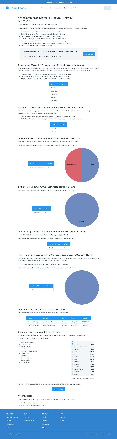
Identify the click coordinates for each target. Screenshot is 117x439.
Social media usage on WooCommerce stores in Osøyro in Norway (42, 32)
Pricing (66, 8)
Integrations (59, 8)
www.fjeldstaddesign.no (50, 322)
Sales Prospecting (12, 417)
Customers (45, 424)
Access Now (89, 54)
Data (51, 8)
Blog (43, 427)
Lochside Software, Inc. (14, 434)
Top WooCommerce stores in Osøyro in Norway (36, 45)
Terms (62, 421)
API (7, 427)
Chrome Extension (65, 2)
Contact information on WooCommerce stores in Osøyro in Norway (43, 34)
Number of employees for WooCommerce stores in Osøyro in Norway (44, 38)
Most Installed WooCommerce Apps (32, 405)
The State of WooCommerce (30, 403)
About (44, 417)
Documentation (29, 421)
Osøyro (64, 322)
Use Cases (44, 8)
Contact (73, 8)
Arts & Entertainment (37, 167)
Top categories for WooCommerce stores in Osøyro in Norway (41, 36)
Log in (108, 8)
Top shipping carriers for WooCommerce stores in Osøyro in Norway (43, 41)
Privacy (62, 417)
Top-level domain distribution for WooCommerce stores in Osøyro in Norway (46, 43)
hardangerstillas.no (49, 325)
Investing (9, 421)
